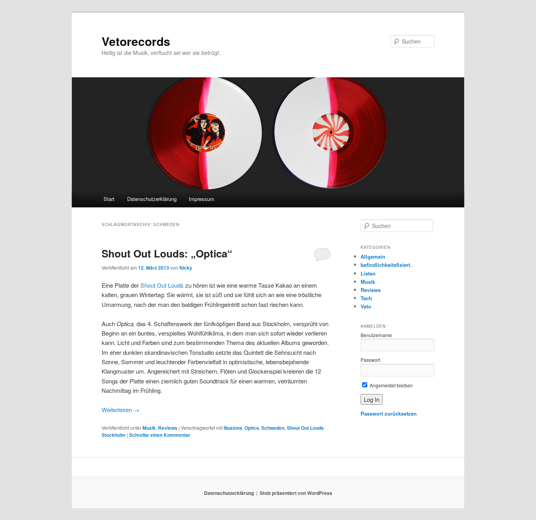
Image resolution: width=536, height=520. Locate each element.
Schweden (272, 427)
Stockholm (114, 434)
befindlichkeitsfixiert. (386, 264)
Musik (149, 427)
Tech (366, 298)
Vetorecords (136, 41)
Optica (251, 427)
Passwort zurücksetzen (389, 413)
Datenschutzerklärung (152, 199)
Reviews (167, 427)
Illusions (233, 427)
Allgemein (373, 256)
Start (109, 199)
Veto (366, 306)
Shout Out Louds (162, 285)
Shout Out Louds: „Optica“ (167, 253)
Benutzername (376, 335)
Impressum (201, 199)
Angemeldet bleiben (390, 385)
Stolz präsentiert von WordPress (296, 492)
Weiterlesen (120, 409)
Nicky (185, 267)
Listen (368, 273)
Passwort (370, 359)
